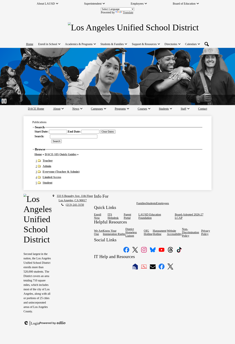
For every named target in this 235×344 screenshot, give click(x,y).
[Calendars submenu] (192, 44)
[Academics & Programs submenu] (80, 44)
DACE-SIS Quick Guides (60, 154)
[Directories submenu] (172, 44)
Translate (128, 12)
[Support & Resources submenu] (145, 44)
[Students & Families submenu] (113, 44)
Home (38, 154)
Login (32, 323)
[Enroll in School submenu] (49, 44)
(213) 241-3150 (75, 204)
